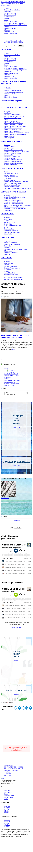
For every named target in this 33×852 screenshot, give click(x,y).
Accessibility (8, 773)
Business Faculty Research (12, 268)
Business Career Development (13, 90)
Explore (16, 660)
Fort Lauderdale (9, 795)
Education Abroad (9, 93)
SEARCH (20, 46)
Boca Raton (7, 790)
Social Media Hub (9, 273)
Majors (6, 95)
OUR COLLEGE (7, 214)
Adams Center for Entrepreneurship (14, 197)
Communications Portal (11, 274)
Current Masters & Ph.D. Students (14, 116)
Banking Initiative (9, 180)
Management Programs (11, 28)
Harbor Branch (8, 797)
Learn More (16, 427)
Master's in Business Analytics (13, 124)
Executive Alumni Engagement (13, 163)
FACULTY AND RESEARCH (12, 168)
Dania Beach (8, 792)
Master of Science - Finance (12, 129)
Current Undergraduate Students (13, 92)
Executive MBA (9, 148)
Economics (7, 11)
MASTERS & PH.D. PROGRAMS (14, 108)
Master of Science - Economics (13, 128)
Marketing (7, 30)
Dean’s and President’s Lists (12, 225)
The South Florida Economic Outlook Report (17, 188)
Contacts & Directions (10, 164)
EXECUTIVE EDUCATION (11, 141)
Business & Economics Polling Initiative (16, 181)
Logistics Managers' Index (12, 185)
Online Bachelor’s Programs (11, 101)
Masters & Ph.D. (9, 31)
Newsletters (7, 269)
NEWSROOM (6, 258)
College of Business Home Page (13, 41)
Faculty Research (9, 16)
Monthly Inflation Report (11, 186)
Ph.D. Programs (9, 137)
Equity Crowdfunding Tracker (13, 183)
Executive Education (10, 13)
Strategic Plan (8, 234)
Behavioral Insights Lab (11, 198)
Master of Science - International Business (16, 133)
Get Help (7, 772)
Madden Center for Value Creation (14, 207)
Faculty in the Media (10, 15)
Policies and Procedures (11, 230)
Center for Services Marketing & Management (17, 205)
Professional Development (12, 156)
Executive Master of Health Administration (16, 151)
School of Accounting (10, 33)
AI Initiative (7, 178)
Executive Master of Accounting (13, 150)
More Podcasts (16, 627)
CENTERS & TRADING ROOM (13, 192)
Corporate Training (9, 158)
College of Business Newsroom (13, 42)
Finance (6, 18)
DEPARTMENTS (7, 237)
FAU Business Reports (11, 177)
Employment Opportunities (12, 770)
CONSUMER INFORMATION (13, 768)
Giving (6, 20)
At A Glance (8, 219)
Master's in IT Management (12, 131)
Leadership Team (9, 229)
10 (1, 514)
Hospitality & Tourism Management (14, 23)
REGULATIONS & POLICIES (13, 767)
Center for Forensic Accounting (13, 203)
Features (6, 264)
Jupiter (6, 799)
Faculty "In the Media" (11, 266)
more (13, 349)
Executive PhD (8, 155)
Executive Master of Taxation (12, 153)
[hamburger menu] (16, 37)
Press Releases (8, 263)
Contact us (7, 775)
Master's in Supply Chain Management (15, 134)
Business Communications (12, 10)
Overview (7, 87)
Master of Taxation (9, 136)
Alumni (6, 8)
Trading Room (8, 210)
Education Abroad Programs (12, 118)
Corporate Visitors (9, 222)
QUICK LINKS (5, 5)
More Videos (16, 521)
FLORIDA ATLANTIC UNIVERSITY (13, 2)
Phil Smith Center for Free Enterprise (15, 208)
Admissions (7, 89)
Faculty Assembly (9, 175)
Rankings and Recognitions (12, 232)
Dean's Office (8, 224)
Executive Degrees (9, 146)
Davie (6, 794)
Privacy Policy (8, 765)
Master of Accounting (10, 121)
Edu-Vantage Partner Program (13, 160)
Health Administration (10, 21)
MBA (6, 119)
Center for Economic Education (13, 202)
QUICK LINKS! (7, 50)
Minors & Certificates (10, 97)
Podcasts (6, 271)
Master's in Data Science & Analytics (15, 126)
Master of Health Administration (13, 123)
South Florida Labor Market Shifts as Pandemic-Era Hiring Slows (15, 336)
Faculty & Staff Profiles (11, 173)
